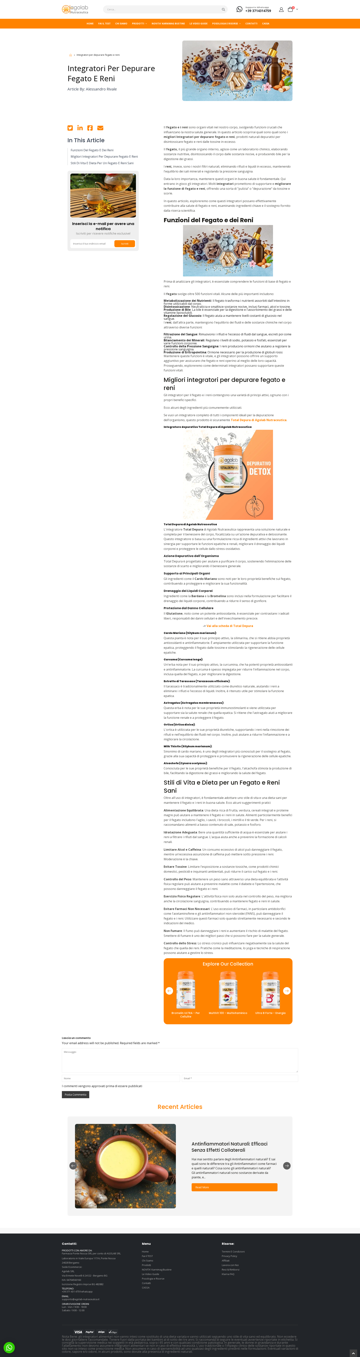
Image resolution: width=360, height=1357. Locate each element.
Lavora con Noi (230, 1265)
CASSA (145, 1287)
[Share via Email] (100, 129)
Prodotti (146, 1265)
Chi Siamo (147, 1260)
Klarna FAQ (228, 1274)
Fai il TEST (147, 1256)
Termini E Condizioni (233, 1251)
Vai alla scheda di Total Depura (230, 626)
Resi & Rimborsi (230, 1269)
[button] (169, 991)
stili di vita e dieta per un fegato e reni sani (102, 163)
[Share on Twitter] (70, 129)
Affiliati (226, 1260)
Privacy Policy (229, 1256)
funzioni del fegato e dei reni (92, 150)
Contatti (146, 1283)
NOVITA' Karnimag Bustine (157, 1269)
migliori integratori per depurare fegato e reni (104, 156)
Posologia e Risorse (153, 1278)
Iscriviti (124, 243)
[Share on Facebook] (90, 129)
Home (70, 55)
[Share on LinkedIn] (80, 129)
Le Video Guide (150, 1274)
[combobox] (165, 9)
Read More (202, 1187)
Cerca (223, 9)
